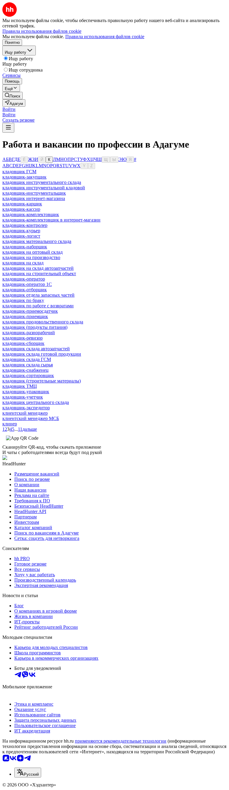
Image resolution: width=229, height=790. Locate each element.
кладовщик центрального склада (35, 402)
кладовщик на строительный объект (39, 273)
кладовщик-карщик (22, 203)
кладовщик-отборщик (24, 289)
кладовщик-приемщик (25, 316)
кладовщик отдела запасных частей (38, 295)
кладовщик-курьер (21, 230)
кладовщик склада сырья (27, 364)
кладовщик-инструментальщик (34, 193)
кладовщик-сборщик (23, 343)
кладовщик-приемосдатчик (30, 311)
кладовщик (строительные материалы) (41, 380)
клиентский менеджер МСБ (30, 418)
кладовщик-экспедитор (26, 407)
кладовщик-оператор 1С (27, 284)
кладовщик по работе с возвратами (38, 305)
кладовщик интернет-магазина (33, 198)
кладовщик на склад (23, 262)
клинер (9, 423)
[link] (12, 95)
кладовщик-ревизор (22, 337)
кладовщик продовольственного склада (42, 321)
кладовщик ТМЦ (19, 386)
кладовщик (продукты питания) (34, 327)
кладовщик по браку (23, 300)
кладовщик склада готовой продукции (41, 354)
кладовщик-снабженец (25, 370)
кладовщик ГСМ (19, 171)
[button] (9, 109)
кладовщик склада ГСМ (26, 359)
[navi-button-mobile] (8, 128)
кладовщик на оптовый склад (32, 252)
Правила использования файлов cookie (104, 36)
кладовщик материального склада (36, 241)
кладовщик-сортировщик (28, 375)
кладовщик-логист (21, 235)
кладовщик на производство (31, 257)
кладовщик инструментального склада (41, 182)
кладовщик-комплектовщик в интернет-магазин (51, 219)
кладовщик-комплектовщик (30, 214)
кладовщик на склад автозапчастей (38, 268)
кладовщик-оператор (23, 278)
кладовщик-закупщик (24, 176)
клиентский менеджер (25, 413)
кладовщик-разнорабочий (28, 332)
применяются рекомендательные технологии (120, 740)
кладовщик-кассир (21, 209)
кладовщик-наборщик (24, 246)
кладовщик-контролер (24, 225)
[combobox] (27, 772)
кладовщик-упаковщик (25, 391)
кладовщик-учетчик (22, 396)
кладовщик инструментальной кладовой (43, 187)
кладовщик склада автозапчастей (36, 348)
